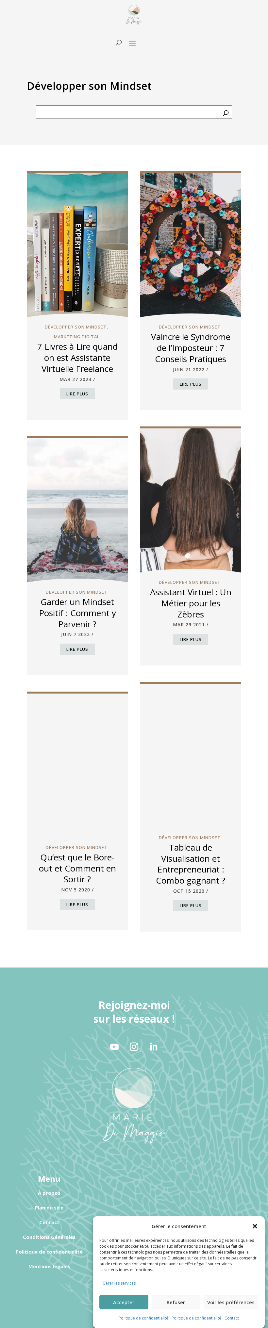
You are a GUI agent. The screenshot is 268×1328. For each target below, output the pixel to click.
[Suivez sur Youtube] (114, 1046)
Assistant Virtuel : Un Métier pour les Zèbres (190, 603)
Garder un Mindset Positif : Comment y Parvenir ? (77, 613)
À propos (49, 1193)
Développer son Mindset (76, 327)
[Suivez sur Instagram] (134, 1046)
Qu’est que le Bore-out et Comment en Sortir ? (77, 868)
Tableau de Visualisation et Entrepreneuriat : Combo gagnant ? (190, 863)
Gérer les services (119, 1283)
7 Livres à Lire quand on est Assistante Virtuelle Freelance (77, 358)
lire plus (77, 394)
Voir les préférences (231, 1302)
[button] (255, 1226)
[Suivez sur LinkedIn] (153, 1046)
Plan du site (49, 1207)
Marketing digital (76, 337)
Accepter (123, 1302)
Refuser (176, 1302)
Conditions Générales (49, 1237)
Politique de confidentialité (143, 1318)
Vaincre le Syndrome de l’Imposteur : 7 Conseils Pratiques (190, 348)
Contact (232, 1318)
